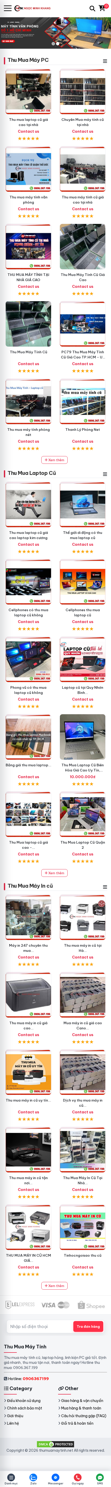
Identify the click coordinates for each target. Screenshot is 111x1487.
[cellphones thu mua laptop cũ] (82, 581)
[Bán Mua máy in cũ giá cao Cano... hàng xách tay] (82, 995)
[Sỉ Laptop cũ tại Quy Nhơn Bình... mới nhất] (82, 659)
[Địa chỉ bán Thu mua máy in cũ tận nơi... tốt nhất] (28, 1149)
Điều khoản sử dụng (24, 1400)
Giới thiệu (15, 1416)
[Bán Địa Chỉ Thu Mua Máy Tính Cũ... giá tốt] (82, 401)
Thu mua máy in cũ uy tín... (28, 1100)
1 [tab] (53, 43)
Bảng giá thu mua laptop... (28, 765)
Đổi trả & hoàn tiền (77, 1423)
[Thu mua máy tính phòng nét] (28, 401)
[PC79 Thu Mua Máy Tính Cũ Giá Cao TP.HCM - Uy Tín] (82, 324)
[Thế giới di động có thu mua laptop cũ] (82, 504)
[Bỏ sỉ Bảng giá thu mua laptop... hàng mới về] (28, 737)
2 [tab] (57, 43)
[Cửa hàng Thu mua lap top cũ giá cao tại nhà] (28, 91)
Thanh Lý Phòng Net (82, 429)
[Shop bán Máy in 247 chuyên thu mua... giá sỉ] (28, 917)
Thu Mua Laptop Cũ (31, 473)
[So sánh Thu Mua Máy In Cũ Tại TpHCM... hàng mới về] (82, 1227)
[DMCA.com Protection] (55, 1444)
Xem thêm (55, 460)
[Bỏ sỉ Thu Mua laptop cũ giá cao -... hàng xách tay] (28, 814)
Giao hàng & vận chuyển (82, 1400)
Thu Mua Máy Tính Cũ (28, 352)
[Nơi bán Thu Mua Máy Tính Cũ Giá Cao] (82, 246)
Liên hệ (13, 1423)
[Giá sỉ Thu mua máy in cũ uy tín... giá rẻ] (28, 1072)
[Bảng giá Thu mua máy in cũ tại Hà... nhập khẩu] (82, 917)
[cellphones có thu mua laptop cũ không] (28, 581)
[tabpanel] (55, 33)
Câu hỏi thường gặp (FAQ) (83, 1416)
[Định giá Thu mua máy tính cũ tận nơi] (82, 169)
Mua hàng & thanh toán (81, 1408)
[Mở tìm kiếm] (92, 8)
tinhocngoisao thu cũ (82, 1255)
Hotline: (28, 1378)
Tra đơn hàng (88, 1326)
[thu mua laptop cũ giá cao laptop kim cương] (28, 504)
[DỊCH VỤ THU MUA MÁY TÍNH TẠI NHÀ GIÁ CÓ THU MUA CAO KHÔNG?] (28, 246)
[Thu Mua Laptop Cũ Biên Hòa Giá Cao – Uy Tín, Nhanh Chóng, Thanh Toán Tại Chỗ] (82, 737)
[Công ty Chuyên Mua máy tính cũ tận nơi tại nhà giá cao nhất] (82, 91)
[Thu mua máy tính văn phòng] (28, 169)
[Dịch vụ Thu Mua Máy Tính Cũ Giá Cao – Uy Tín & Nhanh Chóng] (28, 324)
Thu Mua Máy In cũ (30, 886)
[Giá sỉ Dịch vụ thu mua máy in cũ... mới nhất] (82, 1072)
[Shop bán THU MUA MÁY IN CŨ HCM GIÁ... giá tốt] (28, 1227)
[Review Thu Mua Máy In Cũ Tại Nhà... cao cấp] (82, 1149)
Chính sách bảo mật (24, 1408)
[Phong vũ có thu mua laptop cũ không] (28, 659)
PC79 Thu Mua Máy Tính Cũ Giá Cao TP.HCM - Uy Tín (83, 357)
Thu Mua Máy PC (28, 60)
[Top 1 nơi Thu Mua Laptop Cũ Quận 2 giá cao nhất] (82, 814)
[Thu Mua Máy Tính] (35, 8)
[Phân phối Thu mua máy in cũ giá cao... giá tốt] (28, 995)
